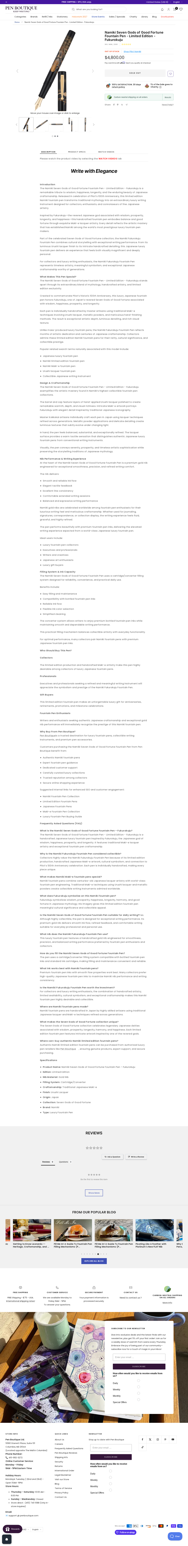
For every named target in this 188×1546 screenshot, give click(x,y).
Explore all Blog (94, 1261)
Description (48, 152)
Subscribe (139, 1367)
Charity (133, 16)
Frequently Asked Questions (69, 1448)
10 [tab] (106, 1254)
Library (144, 16)
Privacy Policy (61, 1492)
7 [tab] (98, 1254)
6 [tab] (95, 1254)
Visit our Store (62, 1479)
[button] (162, 9)
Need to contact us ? (131, 1297)
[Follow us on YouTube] (173, 1439)
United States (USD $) (158, 2)
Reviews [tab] (46, 1161)
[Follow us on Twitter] (150, 1439)
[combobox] (100, 9)
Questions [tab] (63, 1161)
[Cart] (174, 9)
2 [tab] (84, 1254)
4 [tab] (89, 1254)
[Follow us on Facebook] (142, 1439)
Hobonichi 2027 (79, 16)
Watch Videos (106, 152)
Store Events (98, 16)
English (176, 2)
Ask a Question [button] (113, 1156)
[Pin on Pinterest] (117, 105)
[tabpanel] (115, 1234)
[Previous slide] (17, 71)
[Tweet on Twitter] (122, 105)
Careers (59, 1444)
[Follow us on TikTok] (142, 1447)
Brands (34, 16)
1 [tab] (81, 1254)
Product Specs (77, 152)
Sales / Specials (117, 16)
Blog (154, 16)
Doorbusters (167, 16)
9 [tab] (103, 1254)
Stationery (62, 16)
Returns (59, 1466)
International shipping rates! (20, 1301)
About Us (59, 1439)
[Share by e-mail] (126, 105)
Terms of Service (63, 1488)
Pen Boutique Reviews (66, 1452)
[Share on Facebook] (114, 105)
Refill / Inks (47, 16)
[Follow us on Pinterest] (165, 1439)
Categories (20, 16)
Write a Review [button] (137, 1156)
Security (59, 1461)
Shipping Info (61, 1457)
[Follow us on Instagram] (157, 1439)
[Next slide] (93, 71)
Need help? (168, 104)
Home (17, 22)
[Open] (6, 1539)
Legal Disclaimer (63, 1474)
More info (168, 97)
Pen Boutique (47, 735)
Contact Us (61, 1497)
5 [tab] (92, 1254)
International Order (64, 1470)
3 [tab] (87, 1254)
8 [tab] (101, 1254)
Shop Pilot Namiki (132, 51)
